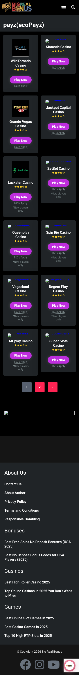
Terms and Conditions (21, 510)
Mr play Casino (20, 341)
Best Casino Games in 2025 (26, 627)
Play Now (20, 79)
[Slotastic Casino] (58, 39)
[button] (63, 7)
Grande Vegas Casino (20, 124)
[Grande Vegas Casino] (20, 116)
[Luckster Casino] (20, 177)
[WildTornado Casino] (20, 55)
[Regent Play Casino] (58, 279)
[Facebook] (25, 664)
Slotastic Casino (58, 47)
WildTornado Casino (21, 63)
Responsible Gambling (22, 519)
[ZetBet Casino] (58, 161)
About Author (14, 493)
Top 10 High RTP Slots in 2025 (28, 636)
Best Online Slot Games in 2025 (29, 618)
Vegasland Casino (20, 289)
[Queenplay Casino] (21, 225)
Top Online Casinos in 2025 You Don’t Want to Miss (38, 593)
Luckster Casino (20, 182)
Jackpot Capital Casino (58, 110)
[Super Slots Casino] (58, 333)
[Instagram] (39, 664)
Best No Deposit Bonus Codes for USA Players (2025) (34, 557)
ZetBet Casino (58, 168)
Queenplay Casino (20, 234)
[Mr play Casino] (21, 333)
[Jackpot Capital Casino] (58, 100)
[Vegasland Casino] (21, 279)
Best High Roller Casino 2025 (27, 582)
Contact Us (13, 484)
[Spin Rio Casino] (58, 225)
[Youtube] (53, 664)
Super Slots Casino (58, 343)
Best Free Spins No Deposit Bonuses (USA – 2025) (39, 544)
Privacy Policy (15, 502)
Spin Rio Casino (58, 232)
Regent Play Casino (58, 289)
